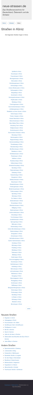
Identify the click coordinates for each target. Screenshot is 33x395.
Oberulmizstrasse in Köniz (17, 121)
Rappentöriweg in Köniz (16, 139)
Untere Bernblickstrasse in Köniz (16, 229)
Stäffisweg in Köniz (17, 285)
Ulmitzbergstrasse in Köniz (16, 83)
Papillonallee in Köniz (16, 99)
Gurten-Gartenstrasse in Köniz (16, 240)
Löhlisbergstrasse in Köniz (16, 109)
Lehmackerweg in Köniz (16, 271)
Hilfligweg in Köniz (16, 208)
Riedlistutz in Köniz (17, 151)
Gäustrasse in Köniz (16, 182)
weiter (28, 308)
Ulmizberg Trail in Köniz (16, 125)
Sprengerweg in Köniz (16, 222)
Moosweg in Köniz (16, 135)
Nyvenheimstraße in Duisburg (13, 348)
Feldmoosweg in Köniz (16, 191)
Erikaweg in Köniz (16, 172)
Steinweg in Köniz (16, 196)
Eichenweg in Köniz (16, 290)
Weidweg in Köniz (16, 102)
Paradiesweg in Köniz (16, 144)
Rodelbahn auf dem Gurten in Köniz (16, 111)
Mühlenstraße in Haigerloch (12, 362)
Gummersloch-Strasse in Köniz (16, 132)
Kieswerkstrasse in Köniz (16, 184)
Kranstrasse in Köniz (16, 74)
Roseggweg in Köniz (16, 280)
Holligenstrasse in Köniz (16, 128)
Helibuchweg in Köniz (16, 163)
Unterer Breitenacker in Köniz (16, 88)
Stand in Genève (9, 332)
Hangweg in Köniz (16, 276)
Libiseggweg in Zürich (10, 320)
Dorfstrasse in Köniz (16, 283)
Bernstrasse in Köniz (16, 304)
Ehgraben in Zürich (10, 318)
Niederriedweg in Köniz (16, 231)
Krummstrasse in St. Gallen (12, 322)
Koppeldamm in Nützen (11, 365)
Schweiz (11, 23)
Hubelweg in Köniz (16, 266)
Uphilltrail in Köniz (16, 71)
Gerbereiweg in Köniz (16, 226)
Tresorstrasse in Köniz (17, 76)
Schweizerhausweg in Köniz (16, 165)
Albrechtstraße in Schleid (11, 367)
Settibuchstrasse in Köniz (16, 179)
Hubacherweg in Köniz (16, 175)
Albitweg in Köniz (16, 255)
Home (4, 23)
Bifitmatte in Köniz (16, 224)
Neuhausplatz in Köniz (17, 137)
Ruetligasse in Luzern (10, 327)
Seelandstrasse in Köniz (16, 200)
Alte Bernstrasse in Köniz (16, 149)
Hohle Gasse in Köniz (16, 114)
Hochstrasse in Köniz (16, 262)
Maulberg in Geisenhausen (12, 360)
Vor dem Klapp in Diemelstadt (12, 358)
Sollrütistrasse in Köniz (16, 264)
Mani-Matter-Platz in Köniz (16, 123)
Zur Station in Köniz (16, 198)
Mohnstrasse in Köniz (16, 269)
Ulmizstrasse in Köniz (16, 236)
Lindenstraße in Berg (10, 351)
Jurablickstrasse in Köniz (16, 219)
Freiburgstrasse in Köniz (16, 186)
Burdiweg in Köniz (16, 294)
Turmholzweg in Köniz (16, 217)
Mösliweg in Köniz (16, 250)
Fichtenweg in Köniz (16, 292)
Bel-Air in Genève (9, 329)
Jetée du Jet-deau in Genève (12, 334)
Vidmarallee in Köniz (16, 81)
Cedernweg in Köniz (16, 257)
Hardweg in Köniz (16, 243)
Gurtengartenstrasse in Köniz (16, 97)
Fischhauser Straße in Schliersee (13, 369)
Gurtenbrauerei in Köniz (16, 130)
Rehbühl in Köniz (16, 302)
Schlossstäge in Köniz (16, 85)
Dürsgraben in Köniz (16, 233)
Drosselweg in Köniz (16, 203)
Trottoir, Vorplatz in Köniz (16, 116)
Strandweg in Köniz (16, 215)
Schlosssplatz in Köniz (16, 90)
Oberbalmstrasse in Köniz (16, 205)
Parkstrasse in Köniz (16, 156)
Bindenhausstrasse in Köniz (16, 189)
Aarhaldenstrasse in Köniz (17, 238)
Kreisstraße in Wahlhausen (12, 353)
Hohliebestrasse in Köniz (16, 153)
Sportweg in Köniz (16, 193)
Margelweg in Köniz (16, 92)
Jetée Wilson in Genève (11, 341)
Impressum (8, 385)
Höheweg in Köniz (16, 299)
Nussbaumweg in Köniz (16, 161)
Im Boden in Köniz (16, 297)
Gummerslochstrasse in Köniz (17, 106)
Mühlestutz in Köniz (16, 273)
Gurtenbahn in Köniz (16, 95)
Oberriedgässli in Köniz (16, 278)
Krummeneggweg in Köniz (16, 259)
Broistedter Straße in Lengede (13, 355)
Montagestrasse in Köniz (16, 78)
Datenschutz (15, 385)
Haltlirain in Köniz (16, 158)
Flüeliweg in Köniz (16, 247)
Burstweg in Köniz (16, 168)
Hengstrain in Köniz (16, 177)
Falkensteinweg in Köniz (16, 170)
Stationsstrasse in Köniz (16, 210)
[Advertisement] (16, 54)
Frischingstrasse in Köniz (16, 104)
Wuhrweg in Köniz (16, 245)
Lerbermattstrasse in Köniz (16, 212)
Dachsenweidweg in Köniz (17, 142)
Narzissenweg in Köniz (16, 146)
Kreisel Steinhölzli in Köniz (17, 118)
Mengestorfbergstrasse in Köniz (16, 287)
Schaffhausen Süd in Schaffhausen (14, 325)
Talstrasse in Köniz (17, 252)
